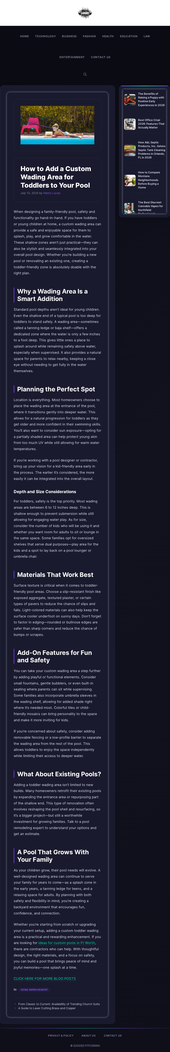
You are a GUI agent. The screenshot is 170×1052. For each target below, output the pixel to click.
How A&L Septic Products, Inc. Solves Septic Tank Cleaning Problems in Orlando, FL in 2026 (151, 150)
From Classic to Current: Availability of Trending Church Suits (59, 1004)
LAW (147, 36)
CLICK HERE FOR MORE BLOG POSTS (45, 979)
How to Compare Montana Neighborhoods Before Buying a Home (149, 180)
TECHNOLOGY (45, 36)
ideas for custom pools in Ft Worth (66, 943)
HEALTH (108, 36)
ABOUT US (88, 1035)
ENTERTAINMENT (72, 57)
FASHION (89, 36)
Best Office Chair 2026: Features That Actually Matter (151, 123)
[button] (85, 74)
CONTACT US (100, 57)
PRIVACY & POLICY (60, 1035)
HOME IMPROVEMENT (34, 989)
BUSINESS (69, 36)
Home (24, 36)
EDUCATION (128, 36)
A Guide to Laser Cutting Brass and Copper (47, 1008)
